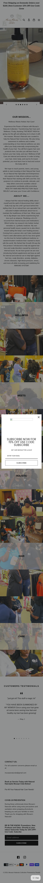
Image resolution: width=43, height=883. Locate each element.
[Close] (39, 417)
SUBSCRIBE (21, 463)
